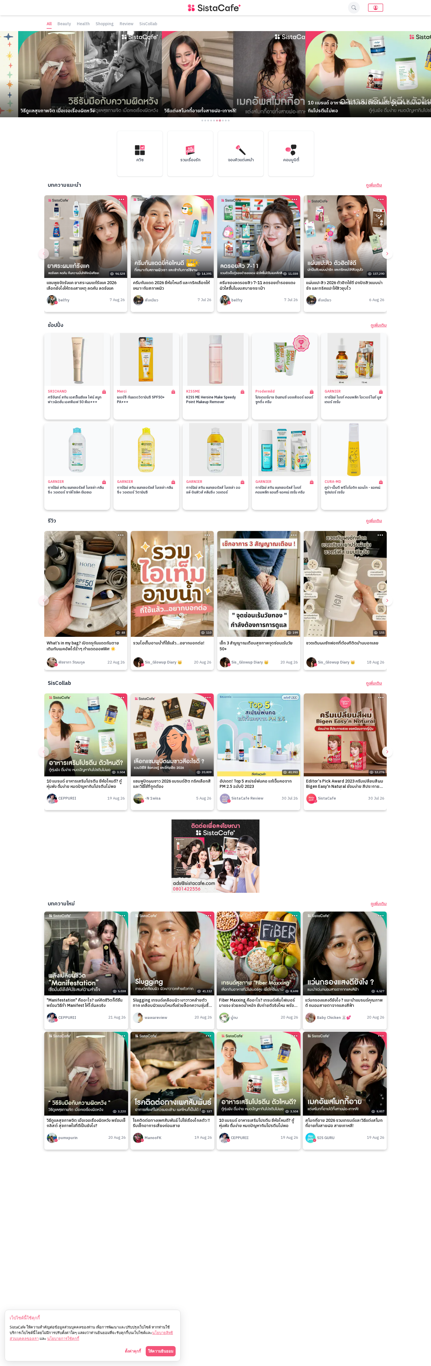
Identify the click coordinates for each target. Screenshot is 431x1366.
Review (126, 24)
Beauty (64, 24)
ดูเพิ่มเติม (374, 185)
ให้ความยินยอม (160, 1351)
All (49, 24)
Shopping (105, 24)
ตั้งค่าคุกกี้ (133, 1351)
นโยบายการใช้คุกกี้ (63, 1338)
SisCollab (148, 24)
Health (83, 24)
